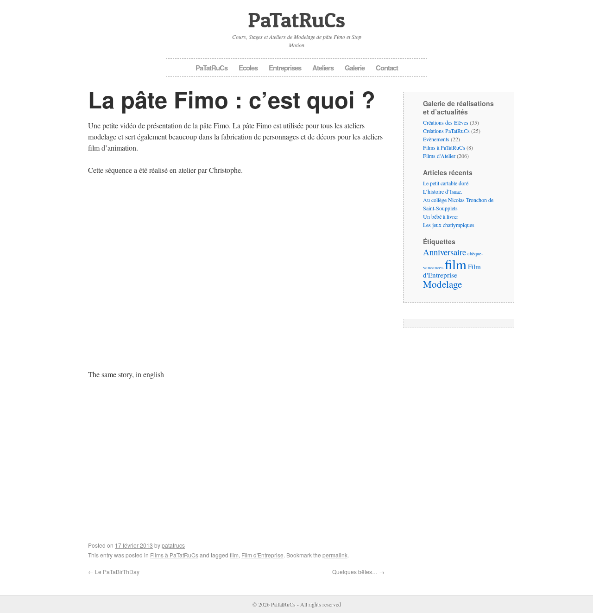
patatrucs (173, 545)
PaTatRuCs (296, 19)
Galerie (355, 68)
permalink (334, 555)
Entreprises (285, 68)
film (234, 555)
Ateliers (323, 68)
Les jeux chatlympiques (448, 224)
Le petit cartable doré (445, 183)
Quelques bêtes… (358, 571)
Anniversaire (444, 252)
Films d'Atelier (439, 155)
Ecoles (248, 68)
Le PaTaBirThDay (113, 571)
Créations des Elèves (445, 122)
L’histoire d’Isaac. (442, 191)
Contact (387, 68)
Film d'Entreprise (262, 555)
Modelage (442, 284)
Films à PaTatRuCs (174, 555)
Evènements (436, 139)
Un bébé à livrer (440, 216)
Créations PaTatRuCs (446, 130)
